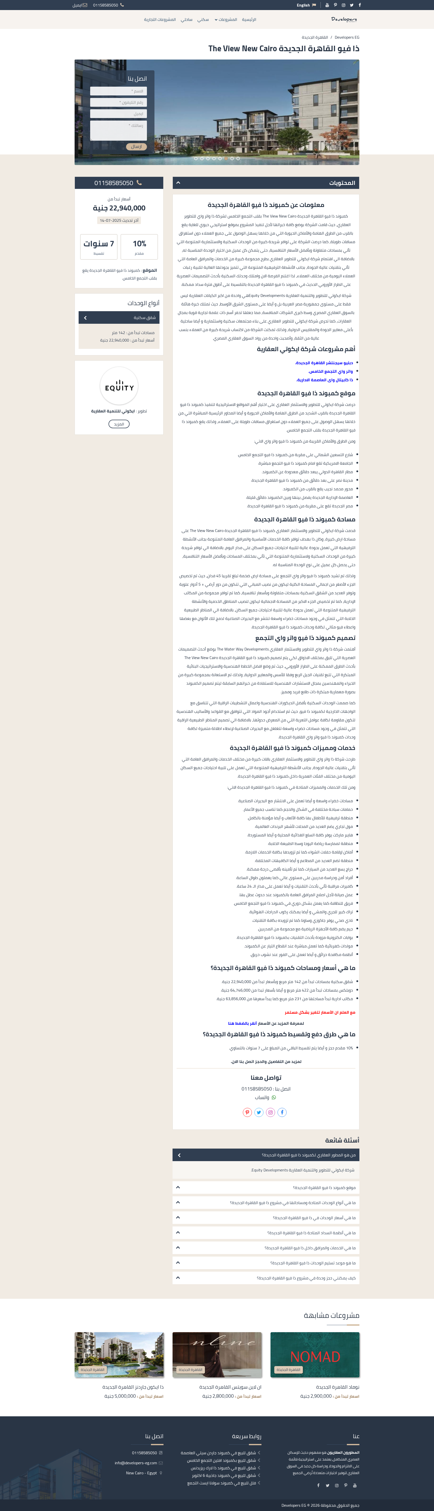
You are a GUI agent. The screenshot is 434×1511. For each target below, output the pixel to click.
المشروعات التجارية (160, 19)
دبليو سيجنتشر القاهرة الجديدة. (324, 362)
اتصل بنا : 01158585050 (266, 1088)
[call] (430, 773)
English (303, 5)
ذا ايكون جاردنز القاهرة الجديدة (133, 1386)
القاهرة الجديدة (288, 1369)
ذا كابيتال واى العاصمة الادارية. (324, 380)
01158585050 (114, 183)
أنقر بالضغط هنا (242, 1023)
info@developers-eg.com (136, 1463)
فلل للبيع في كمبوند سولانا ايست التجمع (221, 1483)
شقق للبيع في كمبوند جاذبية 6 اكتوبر (224, 1475)
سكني (203, 19)
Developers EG (294, 1505)
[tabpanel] (216, 112)
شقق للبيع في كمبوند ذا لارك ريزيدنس (223, 1468)
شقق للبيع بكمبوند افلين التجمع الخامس (221, 1460)
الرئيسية (249, 19)
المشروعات (228, 19)
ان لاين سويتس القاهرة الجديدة (230, 1386)
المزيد (119, 424)
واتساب (262, 1097)
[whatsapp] (430, 784)
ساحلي (186, 19)
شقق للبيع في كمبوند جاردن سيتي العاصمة (218, 1452)
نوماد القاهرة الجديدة (337, 1386)
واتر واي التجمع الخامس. (330, 371)
